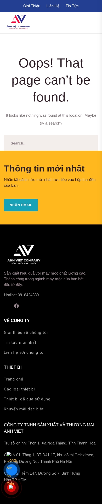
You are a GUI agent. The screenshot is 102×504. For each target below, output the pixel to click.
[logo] (18, 22)
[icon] (6, 305)
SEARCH (90, 143)
